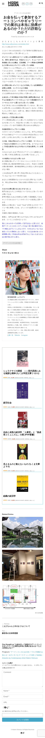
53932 (9, 500)
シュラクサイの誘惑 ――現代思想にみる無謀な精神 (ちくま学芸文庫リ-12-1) (22, 372)
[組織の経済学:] (22, 484)
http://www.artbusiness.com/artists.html (15, 44)
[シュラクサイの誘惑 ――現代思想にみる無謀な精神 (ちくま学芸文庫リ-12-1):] (22, 359)
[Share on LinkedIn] (10, 253)
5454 (9, 377)
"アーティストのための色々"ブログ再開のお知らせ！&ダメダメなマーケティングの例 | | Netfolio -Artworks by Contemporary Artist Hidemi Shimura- (22, 655)
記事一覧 (10, 335)
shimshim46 (21, 36)
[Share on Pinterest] (8, 253)
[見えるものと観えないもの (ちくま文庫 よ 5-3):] (22, 452)
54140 (9, 407)
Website (17, 335)
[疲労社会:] (22, 390)
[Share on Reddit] (16, 253)
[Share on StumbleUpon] (18, 253)
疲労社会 (7, 403)
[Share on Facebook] (2, 253)
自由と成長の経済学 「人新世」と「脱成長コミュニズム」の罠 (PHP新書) (22, 433)
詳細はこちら (31, 377)
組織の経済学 (9, 496)
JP (27, 3)
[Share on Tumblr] (14, 253)
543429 (9, 438)
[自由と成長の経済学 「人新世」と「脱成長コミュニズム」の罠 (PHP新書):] (22, 420)
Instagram (24, 335)
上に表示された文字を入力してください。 (15, 711)
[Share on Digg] (12, 253)
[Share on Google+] (6, 253)
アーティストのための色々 (22, 13)
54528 (9, 470)
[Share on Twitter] (4, 253)
